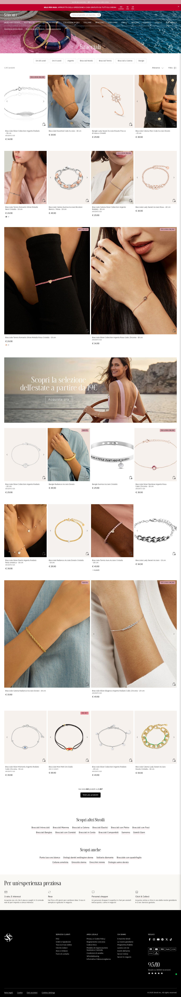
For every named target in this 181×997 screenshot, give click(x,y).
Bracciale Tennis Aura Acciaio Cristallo (107, 561)
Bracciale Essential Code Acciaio (65, 131)
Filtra (170, 68)
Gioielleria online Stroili (13, 29)
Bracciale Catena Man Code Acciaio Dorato (153, 132)
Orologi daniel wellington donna (78, 857)
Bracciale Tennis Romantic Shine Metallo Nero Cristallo (21, 208)
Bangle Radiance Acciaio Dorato (62, 484)
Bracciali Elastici (100, 827)
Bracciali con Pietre (120, 827)
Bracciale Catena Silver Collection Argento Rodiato (109, 208)
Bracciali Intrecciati (41, 827)
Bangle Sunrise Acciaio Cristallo (104, 484)
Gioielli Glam (139, 832)
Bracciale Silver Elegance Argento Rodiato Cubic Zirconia (118, 691)
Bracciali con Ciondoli (65, 832)
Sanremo (126, 832)
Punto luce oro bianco (50, 857)
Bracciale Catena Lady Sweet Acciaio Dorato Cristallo (151, 768)
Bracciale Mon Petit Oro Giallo (61, 767)
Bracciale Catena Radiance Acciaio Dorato (25, 691)
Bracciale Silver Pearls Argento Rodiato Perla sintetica (20, 561)
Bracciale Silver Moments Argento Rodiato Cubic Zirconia (22, 768)
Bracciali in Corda (87, 832)
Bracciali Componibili (108, 832)
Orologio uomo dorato (118, 862)
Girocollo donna (79, 862)
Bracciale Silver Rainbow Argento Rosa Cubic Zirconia (151, 485)
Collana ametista (60, 862)
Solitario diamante (105, 857)
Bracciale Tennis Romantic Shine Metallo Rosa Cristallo (30, 337)
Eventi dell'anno (123, 951)
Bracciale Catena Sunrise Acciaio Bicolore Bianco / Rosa (65, 208)
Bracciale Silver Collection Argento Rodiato (22, 132)
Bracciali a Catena (80, 827)
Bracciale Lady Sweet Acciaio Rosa (153, 207)
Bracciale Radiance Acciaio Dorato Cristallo (66, 561)
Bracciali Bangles (44, 832)
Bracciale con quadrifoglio (129, 857)
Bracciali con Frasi (140, 827)
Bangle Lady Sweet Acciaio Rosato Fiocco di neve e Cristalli (109, 132)
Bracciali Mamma (61, 827)
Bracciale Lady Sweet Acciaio (151, 560)
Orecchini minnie (97, 862)
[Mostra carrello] (175, 15)
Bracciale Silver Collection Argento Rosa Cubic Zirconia (117, 337)
